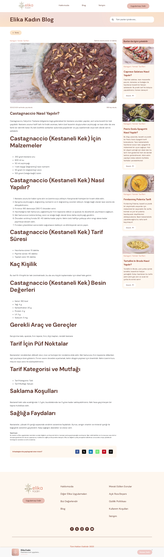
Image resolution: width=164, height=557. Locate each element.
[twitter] (77, 529)
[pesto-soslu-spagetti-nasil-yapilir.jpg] (138, 105)
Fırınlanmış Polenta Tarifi (137, 199)
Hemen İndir (145, 552)
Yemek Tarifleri (23, 41)
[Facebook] (77, 451)
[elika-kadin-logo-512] (26, 3)
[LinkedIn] (90, 451)
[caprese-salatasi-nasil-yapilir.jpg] (138, 47)
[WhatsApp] (97, 451)
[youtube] (92, 529)
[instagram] (82, 529)
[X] (84, 451)
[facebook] (72, 529)
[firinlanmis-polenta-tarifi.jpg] (138, 175)
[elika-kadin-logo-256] (33, 485)
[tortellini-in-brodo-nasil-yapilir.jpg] (138, 237)
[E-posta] (110, 451)
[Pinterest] (104, 451)
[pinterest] (87, 529)
